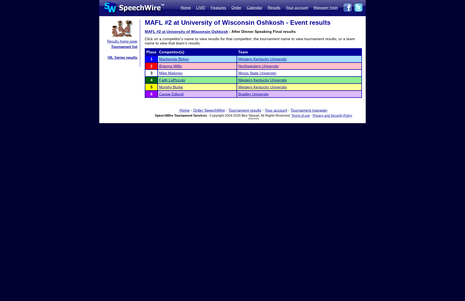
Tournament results (244, 110)
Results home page (122, 41)
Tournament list (124, 47)
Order (236, 7)
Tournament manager (309, 110)
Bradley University (253, 94)
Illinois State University (257, 73)
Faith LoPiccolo (172, 80)
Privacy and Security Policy (332, 115)
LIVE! (200, 7)
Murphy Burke (171, 87)
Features (218, 7)
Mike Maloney (171, 73)
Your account (297, 7)
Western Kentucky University (262, 59)
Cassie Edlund (171, 94)
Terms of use (300, 115)
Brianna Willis (170, 66)
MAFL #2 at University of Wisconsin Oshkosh (186, 31)
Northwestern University (258, 66)
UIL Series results (122, 58)
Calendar (254, 7)
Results (274, 7)
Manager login (325, 7)
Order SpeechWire (209, 110)
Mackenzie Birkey (174, 59)
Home (186, 7)
